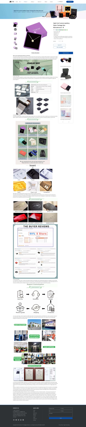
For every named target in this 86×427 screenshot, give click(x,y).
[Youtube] (21, 420)
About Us (34, 414)
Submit (61, 418)
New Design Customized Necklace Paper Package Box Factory (65, 119)
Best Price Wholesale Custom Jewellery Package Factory (65, 66)
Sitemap (34, 420)
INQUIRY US (70, 1)
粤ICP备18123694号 (41, 424)
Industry (34, 415)
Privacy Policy (61, 424)
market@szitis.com (16, 411)
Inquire (59, 44)
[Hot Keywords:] (58, 2)
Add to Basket (59, 47)
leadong (68, 424)
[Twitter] (18, 420)
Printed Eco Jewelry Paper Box (64, 79)
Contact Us (35, 418)
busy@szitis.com (22, 411)
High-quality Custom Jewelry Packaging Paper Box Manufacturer (65, 106)
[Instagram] (23, 420)
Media (34, 417)
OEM (34, 411)
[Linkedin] (16, 420)
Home (34, 410)
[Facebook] (14, 420)
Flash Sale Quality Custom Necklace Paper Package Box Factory (65, 92)
